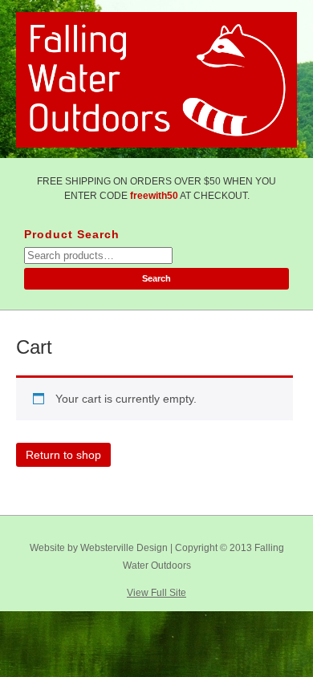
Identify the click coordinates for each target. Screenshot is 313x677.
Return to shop (63, 454)
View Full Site (156, 592)
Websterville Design (124, 547)
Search (156, 278)
